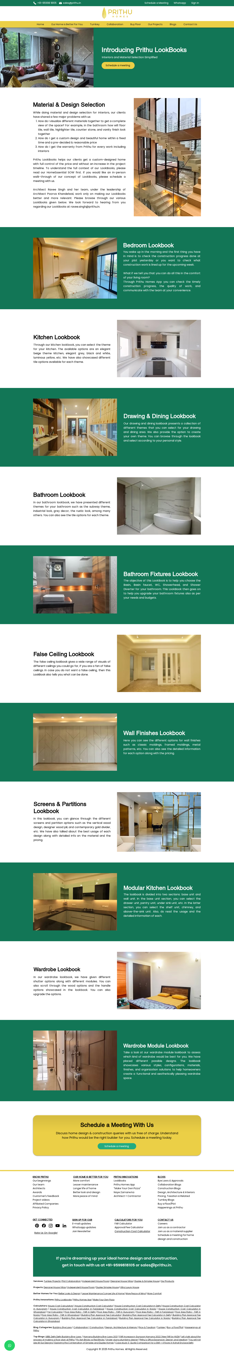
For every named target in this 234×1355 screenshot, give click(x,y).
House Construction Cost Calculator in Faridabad (77, 1308)
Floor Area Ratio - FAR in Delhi (79, 1312)
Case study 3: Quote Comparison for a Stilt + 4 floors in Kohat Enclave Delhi (154, 1342)
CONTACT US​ (165, 1220)
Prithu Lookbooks (63, 1299)
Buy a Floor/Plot (175, 1327)
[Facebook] (43, 1225)
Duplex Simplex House (107, 1287)
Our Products (167, 1281)
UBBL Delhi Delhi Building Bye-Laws (63, 1336)
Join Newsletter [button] (81, 1231)
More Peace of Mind (136, 1293)
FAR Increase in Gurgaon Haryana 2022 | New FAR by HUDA (149, 1336)
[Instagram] (50, 1225)
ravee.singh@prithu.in (85, 207)
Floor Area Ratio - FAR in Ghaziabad (60, 1315)
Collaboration (80, 1327)
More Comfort (154, 1293)
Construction (96, 1327)
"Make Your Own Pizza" (127, 1188)
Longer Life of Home (114, 1293)
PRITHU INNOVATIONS (126, 1177)
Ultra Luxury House (129, 1287)
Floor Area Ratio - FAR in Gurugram (115, 1312)
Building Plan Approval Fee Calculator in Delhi (147, 1315)
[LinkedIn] (64, 1225)
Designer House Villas (121, 1281)
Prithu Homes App (124, 1184)
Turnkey (161, 1327)
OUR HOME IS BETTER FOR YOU (90, 1177)
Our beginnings (42, 1180)
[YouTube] (57, 1225)
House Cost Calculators (60, 1305)
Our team (39, 1184)
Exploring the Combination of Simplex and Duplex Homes (84, 1342)
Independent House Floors (95, 1281)
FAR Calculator (123, 1223)
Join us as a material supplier (175, 1231)
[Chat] (9, 1345)
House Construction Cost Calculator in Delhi (138, 1305)
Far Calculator (55, 1312)
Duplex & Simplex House (146, 1281)
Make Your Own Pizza (103, 1299)
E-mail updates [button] (81, 1223)
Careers (163, 1223)
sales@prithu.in (155, 1265)
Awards (37, 1192)
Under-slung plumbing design (122, 1339)
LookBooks (120, 1180)
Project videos (41, 1199)
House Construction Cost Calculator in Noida (131, 1308)
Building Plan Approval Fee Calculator (101, 1315)
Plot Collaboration (71, 1281)
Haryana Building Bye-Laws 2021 (100, 1336)
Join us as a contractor (172, 1227)
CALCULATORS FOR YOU (129, 1220)
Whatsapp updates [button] (84, 1227)
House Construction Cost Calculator (94, 1305)
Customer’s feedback (46, 1196)
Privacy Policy (41, 1207)
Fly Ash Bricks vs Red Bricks (90, 1339)
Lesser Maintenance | (93, 1293)
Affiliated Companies (46, 1203)
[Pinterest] (37, 1225)
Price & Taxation (147, 1327)
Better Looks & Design (69, 1293)
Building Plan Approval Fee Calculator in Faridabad (89, 1318)
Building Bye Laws (62, 1327)
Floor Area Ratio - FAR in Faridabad (155, 1312)
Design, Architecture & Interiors (121, 1327)
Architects (39, 1188)
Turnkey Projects (52, 1281)
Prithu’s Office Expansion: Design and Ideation (163, 1339)
